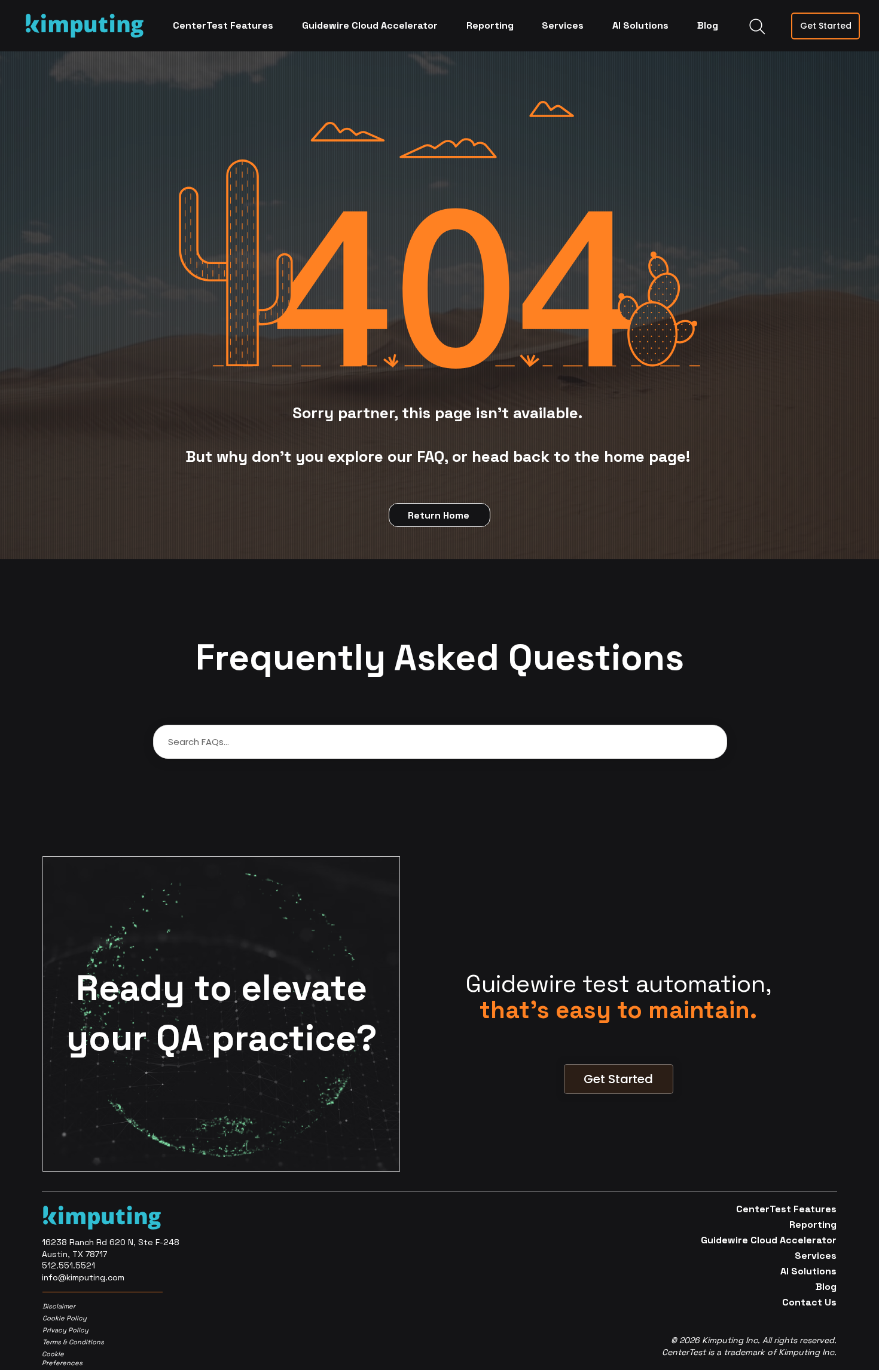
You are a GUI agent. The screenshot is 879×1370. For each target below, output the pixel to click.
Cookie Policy (64, 1318)
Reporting (813, 1224)
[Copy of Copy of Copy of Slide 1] (641, 1007)
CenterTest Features (790, 1209)
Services (816, 1255)
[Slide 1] (596, 1007)
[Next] (750, 1010)
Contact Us (809, 1302)
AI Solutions (808, 1271)
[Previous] (487, 1010)
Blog (826, 1286)
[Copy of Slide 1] (611, 1007)
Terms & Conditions (71, 1342)
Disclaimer (58, 1306)
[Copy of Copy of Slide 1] (626, 1007)
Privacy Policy (65, 1330)
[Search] (757, 26)
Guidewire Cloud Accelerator (790, 1240)
